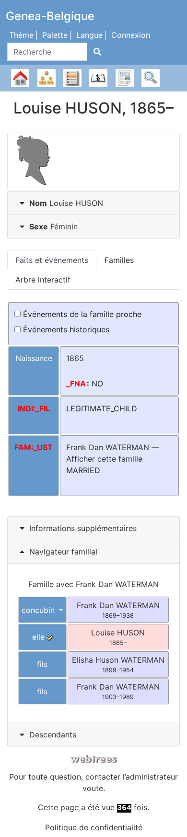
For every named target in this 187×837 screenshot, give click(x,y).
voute (92, 788)
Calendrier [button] (98, 78)
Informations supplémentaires (83, 528)
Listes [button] (72, 78)
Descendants (52, 734)
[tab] (93, 203)
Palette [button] (55, 35)
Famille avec (93, 584)
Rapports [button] (124, 78)
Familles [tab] (119, 260)
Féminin (53, 226)
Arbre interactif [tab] (42, 279)
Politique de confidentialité (93, 827)
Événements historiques (65, 329)
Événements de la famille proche (81, 314)
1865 (75, 358)
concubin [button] (39, 610)
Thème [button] (21, 35)
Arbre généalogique (20, 78)
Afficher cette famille (104, 459)
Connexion (130, 35)
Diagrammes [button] (46, 78)
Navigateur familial (62, 551)
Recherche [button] (150, 78)
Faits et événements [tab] (51, 260)
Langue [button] (89, 35)
